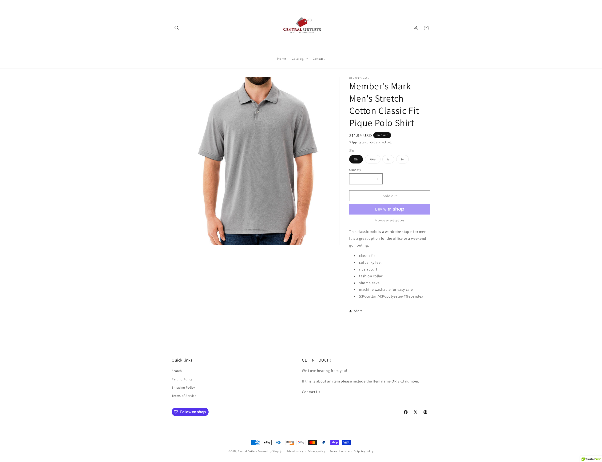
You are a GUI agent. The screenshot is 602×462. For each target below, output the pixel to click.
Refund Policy (182, 379)
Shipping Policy (183, 387)
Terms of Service (184, 396)
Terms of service (339, 451)
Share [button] (358, 311)
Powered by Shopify (269, 451)
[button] (177, 28)
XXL (375, 160)
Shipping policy (364, 451)
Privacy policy (316, 451)
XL (358, 160)
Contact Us (311, 391)
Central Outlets (247, 451)
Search (177, 371)
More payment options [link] (389, 220)
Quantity (355, 170)
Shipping (355, 142)
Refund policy (294, 451)
